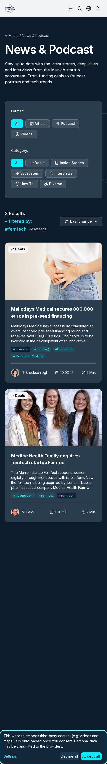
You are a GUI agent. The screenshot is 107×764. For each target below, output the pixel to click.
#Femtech (20, 349)
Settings (10, 756)
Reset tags (37, 229)
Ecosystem (29, 173)
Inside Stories (72, 163)
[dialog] (53, 747)
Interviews (63, 173)
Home (14, 35)
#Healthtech (64, 349)
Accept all (91, 756)
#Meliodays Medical (28, 356)
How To (27, 184)
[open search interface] (79, 8)
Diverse (55, 184)
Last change (81, 221)
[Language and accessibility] (88, 8)
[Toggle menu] (70, 8)
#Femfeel (46, 495)
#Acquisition (23, 495)
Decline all (69, 756)
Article (40, 123)
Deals (40, 163)
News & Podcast (35, 35)
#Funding (41, 349)
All (17, 123)
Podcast (68, 123)
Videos (26, 134)
